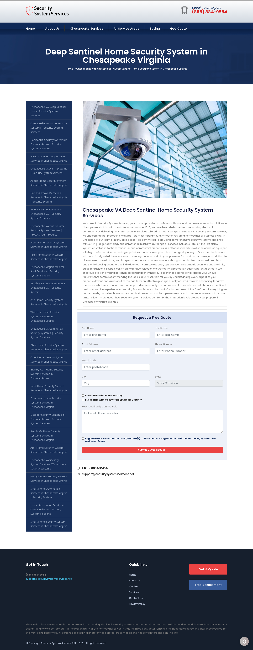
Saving (155, 28)
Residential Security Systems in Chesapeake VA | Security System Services (48, 144)
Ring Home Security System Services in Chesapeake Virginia (48, 257)
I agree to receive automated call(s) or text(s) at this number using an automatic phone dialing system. (150, 439)
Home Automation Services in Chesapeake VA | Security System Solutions (47, 509)
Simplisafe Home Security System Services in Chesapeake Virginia (45, 435)
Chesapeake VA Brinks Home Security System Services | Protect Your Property (47, 230)
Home (30, 28)
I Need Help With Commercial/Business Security (113, 399)
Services (134, 592)
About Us (52, 28)
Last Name (161, 328)
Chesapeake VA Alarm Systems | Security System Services (48, 170)
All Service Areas (126, 28)
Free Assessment (208, 585)
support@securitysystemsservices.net (108, 474)
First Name (88, 328)
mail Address (90, 344)
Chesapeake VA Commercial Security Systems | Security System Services (46, 333)
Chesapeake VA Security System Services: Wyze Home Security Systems (48, 464)
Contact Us (136, 598)
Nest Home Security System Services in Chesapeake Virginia (48, 388)
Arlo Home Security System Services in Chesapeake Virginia (48, 302)
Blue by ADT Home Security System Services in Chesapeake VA (46, 374)
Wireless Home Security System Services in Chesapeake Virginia (44, 316)
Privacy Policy (137, 604)
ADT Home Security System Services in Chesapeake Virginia (48, 450)
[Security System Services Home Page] (47, 11)
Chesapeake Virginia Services (93, 68)
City (84, 376)
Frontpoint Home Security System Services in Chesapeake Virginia (45, 402)
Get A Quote (208, 569)
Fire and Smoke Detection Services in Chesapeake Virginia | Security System (48, 197)
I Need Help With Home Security (104, 395)
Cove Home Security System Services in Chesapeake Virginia (48, 359)
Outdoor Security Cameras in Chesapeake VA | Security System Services (47, 419)
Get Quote (178, 28)
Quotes (133, 586)
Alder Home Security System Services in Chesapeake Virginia (48, 244)
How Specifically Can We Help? (100, 406)
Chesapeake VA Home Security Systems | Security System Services (48, 128)
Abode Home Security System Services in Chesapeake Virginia (48, 183)
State (158, 376)
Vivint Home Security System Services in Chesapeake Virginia (48, 158)
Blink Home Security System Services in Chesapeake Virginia (48, 347)
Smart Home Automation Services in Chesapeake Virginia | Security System (48, 493)
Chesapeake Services (86, 28)
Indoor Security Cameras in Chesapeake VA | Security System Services (46, 214)
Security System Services (56, 643)
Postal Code (89, 360)
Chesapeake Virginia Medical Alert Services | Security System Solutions (47, 271)
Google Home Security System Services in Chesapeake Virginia (48, 478)
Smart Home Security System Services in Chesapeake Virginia (48, 524)
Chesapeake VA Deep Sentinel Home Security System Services (48, 111)
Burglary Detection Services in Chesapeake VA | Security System (48, 288)
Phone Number (164, 344)
